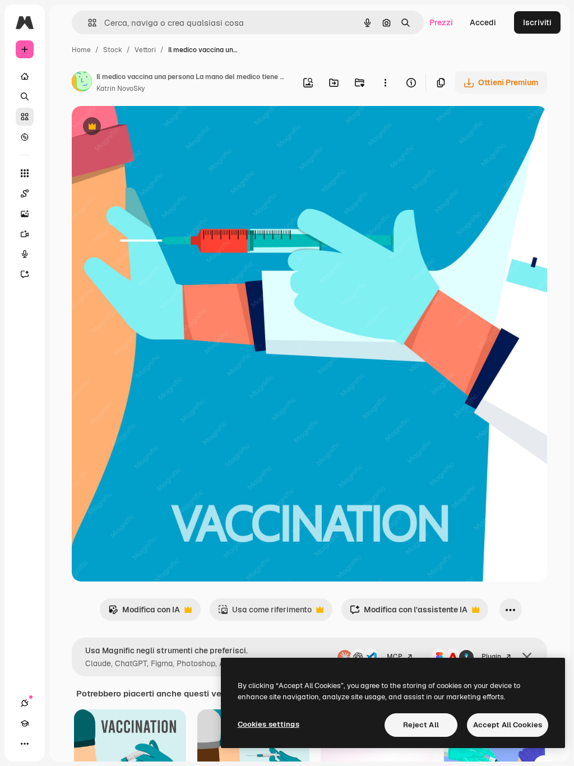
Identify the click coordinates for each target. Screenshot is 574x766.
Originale (146, 127)
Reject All (421, 725)
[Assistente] (25, 274)
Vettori (145, 49)
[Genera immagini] (25, 214)
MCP (394, 656)
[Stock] (25, 117)
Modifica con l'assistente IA (408, 613)
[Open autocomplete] (87, 23)
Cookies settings (268, 724)
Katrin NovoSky (120, 88)
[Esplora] (25, 137)
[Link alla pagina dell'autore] (82, 83)
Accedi (483, 22)
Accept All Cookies (507, 725)
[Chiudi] (527, 657)
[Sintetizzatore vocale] (25, 254)
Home (81, 49)
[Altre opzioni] (385, 82)
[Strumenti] (25, 173)
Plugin (491, 656)
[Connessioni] (25, 703)
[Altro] (25, 744)
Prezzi (441, 22)
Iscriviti (537, 22)
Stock (112, 49)
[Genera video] (25, 234)
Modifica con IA (144, 613)
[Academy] (25, 723)
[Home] (25, 76)
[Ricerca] (25, 96)
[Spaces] (25, 193)
